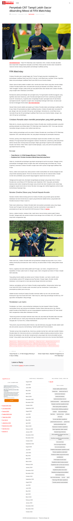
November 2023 (30, 473)
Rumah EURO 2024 (6, 405)
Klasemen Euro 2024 (7, 425)
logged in (21, 365)
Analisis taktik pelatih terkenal (60, 388)
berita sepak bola (65, 401)
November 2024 (30, 437)
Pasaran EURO (5, 411)
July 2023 (28, 485)
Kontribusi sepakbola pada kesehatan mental (60, 439)
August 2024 (29, 446)
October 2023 (29, 476)
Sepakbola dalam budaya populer (60, 462)
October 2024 (29, 440)
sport (68, 477)
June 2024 (28, 452)
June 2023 (28, 488)
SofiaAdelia (14, 14)
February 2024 (29, 464)
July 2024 (28, 449)
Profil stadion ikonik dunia (60, 459)
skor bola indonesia (34, 102)
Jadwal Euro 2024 (6, 423)
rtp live (47, 209)
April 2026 (28, 393)
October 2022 (29, 511)
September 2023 (30, 479)
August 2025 (29, 411)
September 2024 (30, 443)
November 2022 (30, 508)
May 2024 (28, 455)
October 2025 (29, 405)
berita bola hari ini (23, 341)
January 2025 (29, 432)
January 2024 (29, 467)
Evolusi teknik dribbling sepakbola (60, 409)
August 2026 (29, 381)
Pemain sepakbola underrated (60, 452)
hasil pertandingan (62, 411)
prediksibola (60, 457)
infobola (67, 414)
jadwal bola (13, 343)
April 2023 (28, 494)
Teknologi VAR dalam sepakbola (60, 479)
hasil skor (32, 341)
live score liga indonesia (16, 345)
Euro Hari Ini (5, 420)
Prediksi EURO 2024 (7, 414)
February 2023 (29, 500)
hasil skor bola (40, 341)
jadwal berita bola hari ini (53, 341)
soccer (63, 477)
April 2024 (28, 458)
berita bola (31, 14)
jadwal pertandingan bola (25, 343)
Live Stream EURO (6, 408)
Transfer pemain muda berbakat (60, 482)
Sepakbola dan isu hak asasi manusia (60, 464)
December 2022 (30, 505)
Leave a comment (40, 14)
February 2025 (29, 429)
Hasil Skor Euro (5, 428)
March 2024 (29, 461)
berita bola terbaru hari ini (60, 399)
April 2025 (28, 423)
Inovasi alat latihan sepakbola (60, 419)
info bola (60, 416)
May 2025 (28, 420)
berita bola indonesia (60, 394)
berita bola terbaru (60, 396)
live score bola (51, 343)
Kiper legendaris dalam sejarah (60, 429)
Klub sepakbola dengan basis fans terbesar (60, 435)
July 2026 (28, 384)
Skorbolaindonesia (54, 345)
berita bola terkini (55, 401)
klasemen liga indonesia (40, 343)
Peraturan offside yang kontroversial (60, 454)
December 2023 (30, 470)
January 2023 (29, 502)
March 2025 (28, 426)
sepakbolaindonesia (60, 467)
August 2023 (29, 482)
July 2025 (28, 414)
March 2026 (29, 396)
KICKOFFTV (5, 431)
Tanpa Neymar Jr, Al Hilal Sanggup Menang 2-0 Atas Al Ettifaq (28, 155)
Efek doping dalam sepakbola (60, 406)
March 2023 (28, 497)
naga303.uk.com (6, 378)
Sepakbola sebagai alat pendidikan (60, 472)
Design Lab (46, 518)
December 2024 (30, 435)
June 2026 (28, 387)
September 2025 (30, 408)
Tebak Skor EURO (6, 417)
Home (17, 3)
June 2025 (28, 417)
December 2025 (30, 399)
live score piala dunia (30, 345)
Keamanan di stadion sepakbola (59, 426)
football (54, 411)
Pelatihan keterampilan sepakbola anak (60, 449)
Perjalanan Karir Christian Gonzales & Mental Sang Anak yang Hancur (30, 157)
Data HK (51, 381)
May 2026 (28, 390)
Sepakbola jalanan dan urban (60, 469)
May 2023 (28, 491)
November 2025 (30, 402)
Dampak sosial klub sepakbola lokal (60, 404)
